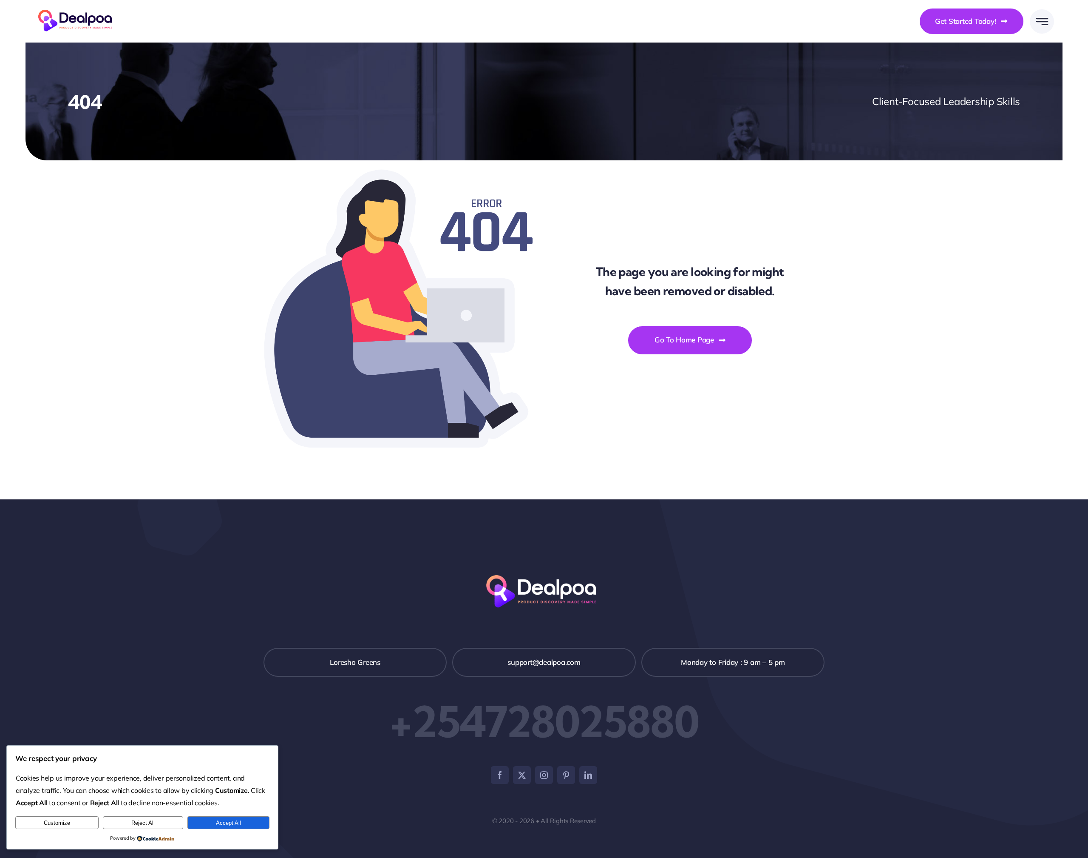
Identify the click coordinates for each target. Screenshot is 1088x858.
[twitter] (522, 775)
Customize (57, 823)
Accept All (228, 823)
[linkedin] (588, 775)
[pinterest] (566, 775)
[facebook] (500, 775)
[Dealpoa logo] (77, 8)
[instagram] (544, 775)
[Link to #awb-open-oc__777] (1042, 21)
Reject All (143, 823)
